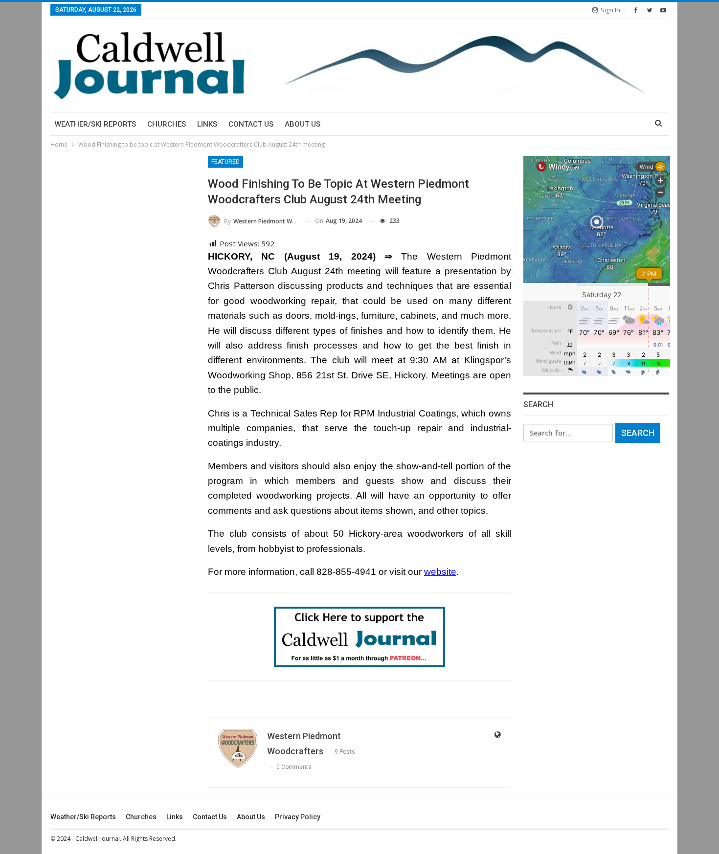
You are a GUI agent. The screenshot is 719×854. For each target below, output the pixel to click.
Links (207, 124)
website (440, 572)
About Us (302, 124)
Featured (225, 161)
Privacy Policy (297, 817)
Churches (166, 124)
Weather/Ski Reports (95, 124)
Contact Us (250, 124)
